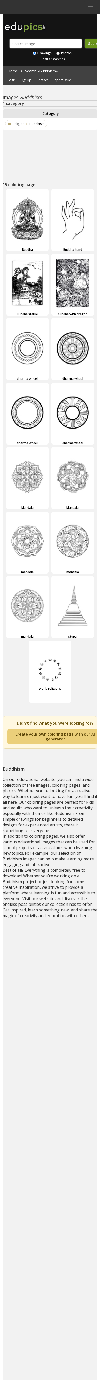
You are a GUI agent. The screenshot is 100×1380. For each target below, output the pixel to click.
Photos (66, 53)
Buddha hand (72, 249)
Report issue (62, 80)
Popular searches (53, 59)
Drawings (44, 53)
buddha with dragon (72, 314)
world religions (50, 688)
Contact (42, 80)
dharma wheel (27, 378)
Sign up (26, 80)
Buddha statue (27, 314)
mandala (27, 572)
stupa (72, 636)
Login (12, 80)
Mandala (27, 507)
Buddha (27, 249)
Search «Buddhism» (41, 71)
